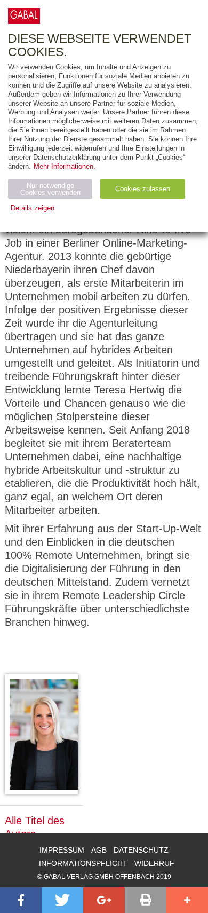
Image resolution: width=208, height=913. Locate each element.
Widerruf (154, 863)
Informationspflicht (83, 863)
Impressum (61, 850)
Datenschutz (141, 850)
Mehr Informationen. (64, 166)
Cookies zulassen (142, 189)
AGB (99, 850)
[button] (21, 900)
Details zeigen (32, 208)
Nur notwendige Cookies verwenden (50, 189)
